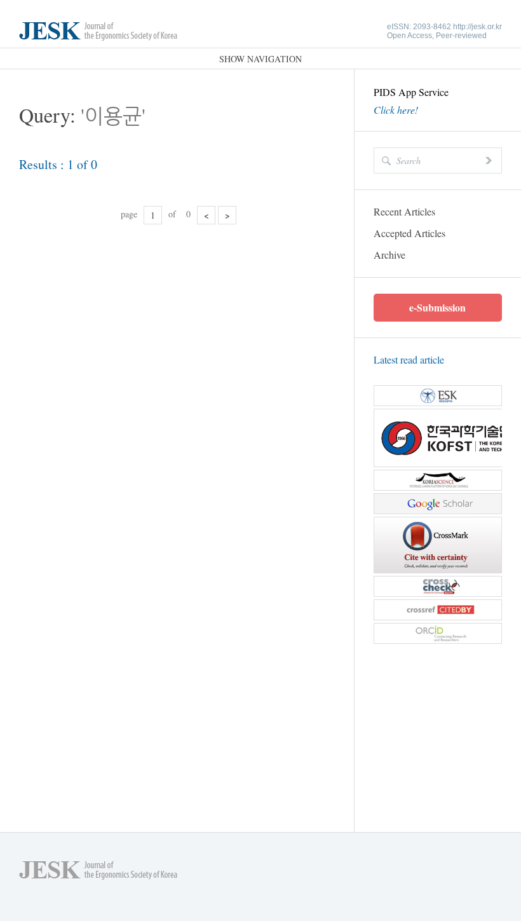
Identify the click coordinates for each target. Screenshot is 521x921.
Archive (389, 254)
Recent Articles (404, 211)
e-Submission (437, 307)
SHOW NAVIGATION (260, 59)
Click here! (396, 110)
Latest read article (409, 359)
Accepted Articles (409, 233)
